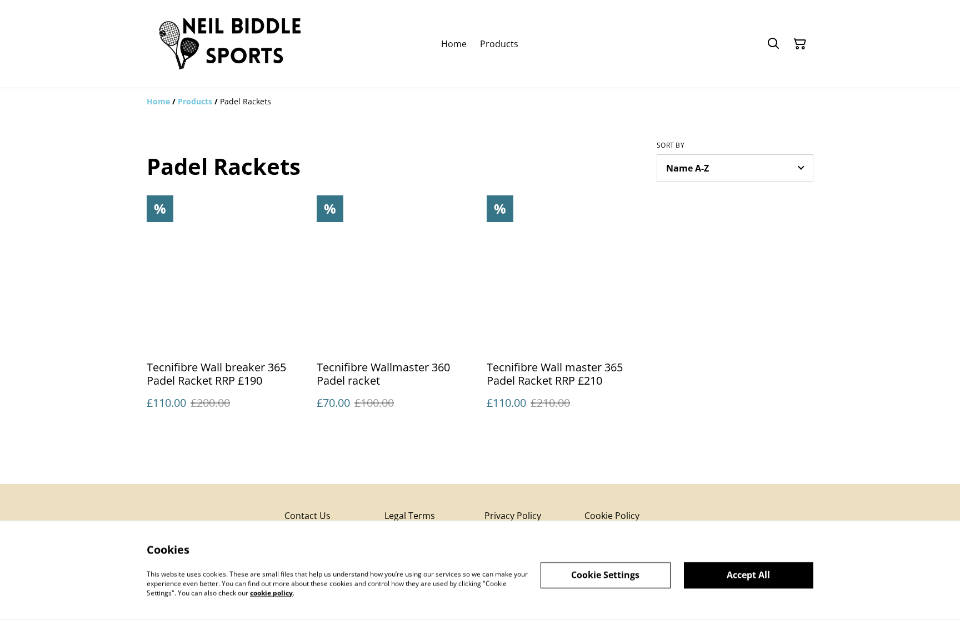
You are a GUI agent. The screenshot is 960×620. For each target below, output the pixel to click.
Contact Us (307, 516)
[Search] (773, 44)
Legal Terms (409, 516)
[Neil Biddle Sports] (230, 44)
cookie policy (271, 592)
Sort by (670, 145)
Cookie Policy (611, 516)
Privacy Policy (512, 516)
